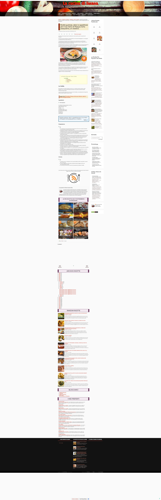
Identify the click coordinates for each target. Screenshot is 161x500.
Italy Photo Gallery (95, 147)
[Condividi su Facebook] (59, 34)
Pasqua (71, 19)
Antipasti (73, 13)
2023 (60, 276)
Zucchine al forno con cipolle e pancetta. (81, 442)
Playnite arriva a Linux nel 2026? (63, 408)
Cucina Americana (88, 13)
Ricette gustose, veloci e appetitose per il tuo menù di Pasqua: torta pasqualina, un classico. (74, 26)
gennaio (61, 296)
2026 (60, 273)
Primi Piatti (84, 14)
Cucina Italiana (69, 14)
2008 (60, 307)
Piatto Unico (76, 19)
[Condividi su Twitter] (61, 34)
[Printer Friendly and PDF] (73, 241)
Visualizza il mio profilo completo (98, 206)
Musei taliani (61, 395)
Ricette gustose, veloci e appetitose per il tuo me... (67, 289)
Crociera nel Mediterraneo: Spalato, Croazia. (65, 421)
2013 (60, 301)
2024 (60, 275)
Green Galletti (61, 424)
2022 (60, 277)
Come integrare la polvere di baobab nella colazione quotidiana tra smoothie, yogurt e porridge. (96, 85)
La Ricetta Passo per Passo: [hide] (69, 76)
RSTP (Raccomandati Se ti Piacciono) (64, 417)
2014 (60, 300)
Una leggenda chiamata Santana (64, 418)
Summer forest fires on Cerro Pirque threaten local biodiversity (96, 155)
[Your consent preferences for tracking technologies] (159, 498)
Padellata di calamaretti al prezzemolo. (97, 77)
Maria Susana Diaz (99, 204)
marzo (61, 288)
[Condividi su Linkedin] (64, 34)
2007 (60, 308)
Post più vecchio (87, 266)
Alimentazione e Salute (66, 13)
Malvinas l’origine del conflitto (63, 428)
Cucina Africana (80, 13)
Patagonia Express (61, 427)
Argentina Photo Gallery (96, 153)
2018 (60, 280)
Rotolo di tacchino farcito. (81, 464)
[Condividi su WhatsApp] (69, 34)
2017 (60, 297)
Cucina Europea (61, 14)
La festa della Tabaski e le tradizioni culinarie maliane (95, 62)
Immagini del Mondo (62, 434)
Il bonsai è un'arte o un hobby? (63, 405)
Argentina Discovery (62, 392)
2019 (60, 279)
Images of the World (62, 394)
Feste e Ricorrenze (76, 14)
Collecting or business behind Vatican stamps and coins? (96, 193)
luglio (61, 285)
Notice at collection (75, 498)
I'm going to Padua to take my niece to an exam (96, 148)
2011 (60, 303)
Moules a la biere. (68, 335)
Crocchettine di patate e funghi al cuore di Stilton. (75, 320)
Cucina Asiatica (96, 13)
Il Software (61, 393)
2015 (60, 299)
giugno (61, 286)
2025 (60, 274)
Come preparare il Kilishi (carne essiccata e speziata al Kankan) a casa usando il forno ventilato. (98, 111)
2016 (60, 298)
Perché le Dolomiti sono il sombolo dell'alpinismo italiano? (96, 159)
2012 (60, 302)
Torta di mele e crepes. (69, 365)
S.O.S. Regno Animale (62, 414)
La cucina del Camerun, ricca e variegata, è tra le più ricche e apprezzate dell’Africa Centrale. (82, 453)
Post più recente (60, 266)
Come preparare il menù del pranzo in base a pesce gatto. (98, 101)
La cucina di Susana (80, 3)
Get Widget (100, 139)
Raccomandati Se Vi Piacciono (64, 396)
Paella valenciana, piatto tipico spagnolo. (81, 458)
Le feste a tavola (65, 19)
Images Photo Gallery (95, 161)
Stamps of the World (62, 411)
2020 (60, 278)
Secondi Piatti (90, 14)
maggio (61, 287)
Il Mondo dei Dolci (61, 401)
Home (59, 13)
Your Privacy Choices (83, 498)
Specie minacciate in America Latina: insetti (65, 415)
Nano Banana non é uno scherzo (64, 431)
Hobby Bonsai (61, 404)
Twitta (85, 120)
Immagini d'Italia (95, 157)
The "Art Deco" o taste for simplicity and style (96, 162)
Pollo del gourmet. (98, 118)
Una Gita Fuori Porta (62, 421)
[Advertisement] (25, 485)
